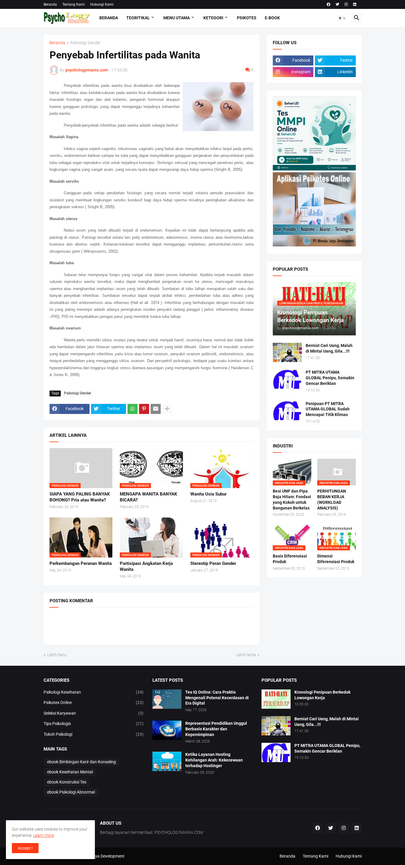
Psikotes (246, 17)
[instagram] (346, 4)
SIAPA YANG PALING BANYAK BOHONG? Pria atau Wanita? (80, 497)
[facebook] (328, 4)
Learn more (43, 835)
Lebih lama (246, 654)
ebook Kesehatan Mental (70, 772)
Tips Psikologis (94, 723)
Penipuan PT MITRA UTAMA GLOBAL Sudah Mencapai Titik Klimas (328, 409)
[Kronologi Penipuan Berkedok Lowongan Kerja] (276, 699)
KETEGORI (213, 17)
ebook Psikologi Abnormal (71, 792)
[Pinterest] (144, 409)
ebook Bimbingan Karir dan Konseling (81, 761)
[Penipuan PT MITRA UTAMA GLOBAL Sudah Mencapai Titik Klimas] (287, 410)
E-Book (272, 17)
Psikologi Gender (85, 43)
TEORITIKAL (138, 17)
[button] (342, 18)
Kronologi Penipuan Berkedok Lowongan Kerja (322, 695)
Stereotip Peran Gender (213, 563)
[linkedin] (354, 4)
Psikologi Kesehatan (94, 692)
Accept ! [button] (25, 848)
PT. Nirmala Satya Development (96, 856)
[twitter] (337, 4)
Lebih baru (56, 654)
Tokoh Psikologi (94, 734)
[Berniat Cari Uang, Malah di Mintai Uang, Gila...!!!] (287, 352)
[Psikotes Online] (314, 169)
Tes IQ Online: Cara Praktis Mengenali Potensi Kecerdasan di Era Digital (217, 698)
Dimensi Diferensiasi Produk (335, 559)
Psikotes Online (94, 702)
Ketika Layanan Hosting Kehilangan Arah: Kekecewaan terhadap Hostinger (214, 760)
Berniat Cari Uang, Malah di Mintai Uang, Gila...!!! (329, 348)
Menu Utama (176, 17)
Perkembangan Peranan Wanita (81, 563)
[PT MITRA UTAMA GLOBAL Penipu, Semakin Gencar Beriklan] (287, 379)
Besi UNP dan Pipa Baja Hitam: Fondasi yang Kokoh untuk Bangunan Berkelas (292, 499)
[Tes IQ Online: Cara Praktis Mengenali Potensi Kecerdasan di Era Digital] (166, 699)
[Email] (156, 409)
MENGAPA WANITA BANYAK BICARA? (148, 497)
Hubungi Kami (102, 4)
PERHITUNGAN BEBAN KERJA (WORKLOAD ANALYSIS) (331, 499)
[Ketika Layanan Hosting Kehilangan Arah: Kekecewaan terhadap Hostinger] (166, 761)
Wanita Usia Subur (208, 494)
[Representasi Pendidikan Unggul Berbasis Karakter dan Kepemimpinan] (166, 730)
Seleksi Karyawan (94, 713)
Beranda (50, 4)
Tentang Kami (73, 4)
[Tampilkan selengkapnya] (167, 409)
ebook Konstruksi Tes (66, 782)
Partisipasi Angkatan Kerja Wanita (146, 566)
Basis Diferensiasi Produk (290, 559)
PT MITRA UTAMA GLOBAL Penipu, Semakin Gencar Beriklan (330, 378)
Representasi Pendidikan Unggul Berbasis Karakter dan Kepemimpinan (216, 729)
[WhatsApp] (132, 409)
